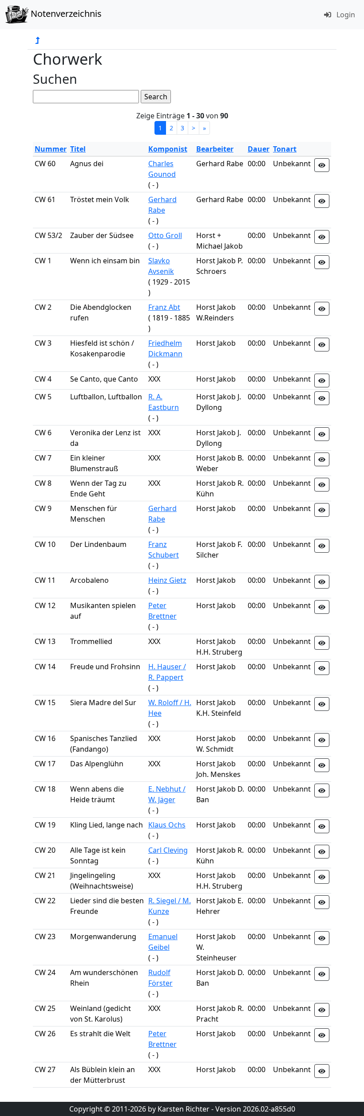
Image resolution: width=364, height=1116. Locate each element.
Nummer (51, 149)
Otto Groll (165, 235)
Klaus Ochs (167, 825)
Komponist (167, 149)
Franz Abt (164, 307)
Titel (78, 149)
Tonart (285, 149)
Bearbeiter (214, 149)
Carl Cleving (168, 850)
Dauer (258, 149)
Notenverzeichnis (65, 14)
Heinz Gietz (167, 580)
